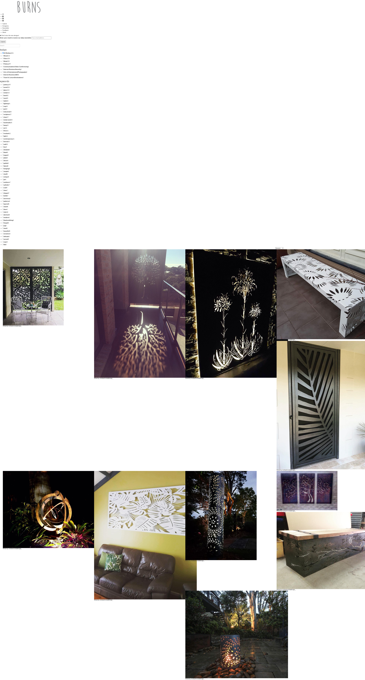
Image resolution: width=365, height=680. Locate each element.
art (4, 128)
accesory (7, 198)
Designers (5, 26)
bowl (5, 95)
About (4, 32)
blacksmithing (8, 220)
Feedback (5, 30)
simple (6, 171)
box (5, 147)
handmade (7, 122)
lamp (5, 125)
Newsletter (5, 28)
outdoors (7, 182)
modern (6, 217)
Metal (5, 61)
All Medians (7, 53)
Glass (5, 58)
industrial (7, 112)
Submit (4, 24)
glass (5, 90)
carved (6, 239)
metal (5, 93)
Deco (5, 130)
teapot (6, 155)
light (5, 136)
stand (5, 206)
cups (5, 242)
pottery (6, 84)
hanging (6, 168)
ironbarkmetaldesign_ (15, 326)
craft (5, 187)
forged (6, 223)
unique (6, 177)
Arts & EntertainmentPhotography (15, 72)
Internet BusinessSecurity (12, 69)
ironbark (6, 133)
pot (5, 109)
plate (5, 158)
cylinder (6, 185)
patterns (6, 201)
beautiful (6, 231)
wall (5, 144)
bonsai (6, 141)
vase (5, 98)
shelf (5, 174)
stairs (5, 212)
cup (5, 106)
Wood (6, 56)
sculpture (7, 114)
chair (5, 117)
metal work (7, 120)
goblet (6, 163)
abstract (6, 215)
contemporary (8, 139)
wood (5, 87)
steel (5, 228)
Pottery (6, 64)
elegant (6, 193)
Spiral (6, 166)
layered (6, 204)
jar (4, 179)
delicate (6, 236)
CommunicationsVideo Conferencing (16, 66)
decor (5, 160)
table (5, 101)
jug (5, 225)
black (5, 152)
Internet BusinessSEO (11, 75)
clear (5, 190)
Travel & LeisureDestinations (13, 77)
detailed (6, 150)
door (5, 209)
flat (5, 244)
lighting (6, 103)
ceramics (7, 234)
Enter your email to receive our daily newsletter (15, 38)
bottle (5, 196)
